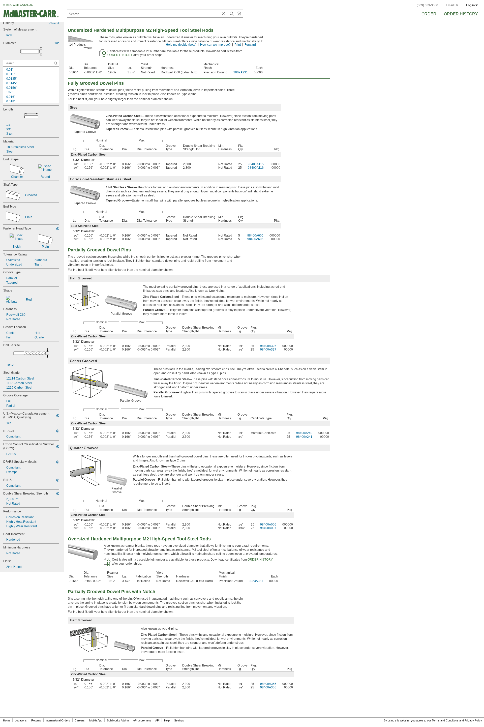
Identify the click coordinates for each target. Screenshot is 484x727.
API (157, 720)
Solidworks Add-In (118, 720)
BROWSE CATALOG (19, 4)
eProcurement (142, 720)
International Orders (58, 720)
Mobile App (95, 720)
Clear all (54, 23)
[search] (55, 63)
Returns (36, 720)
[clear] (223, 13)
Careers (80, 720)
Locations (21, 720)
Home (6, 720)
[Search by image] (238, 13)
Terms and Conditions (445, 720)
